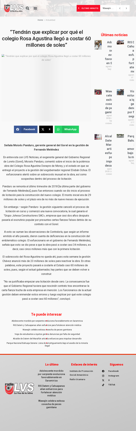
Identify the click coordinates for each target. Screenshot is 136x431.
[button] (27, 8)
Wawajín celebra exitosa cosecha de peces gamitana (47, 330)
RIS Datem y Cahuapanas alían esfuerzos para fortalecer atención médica (47, 325)
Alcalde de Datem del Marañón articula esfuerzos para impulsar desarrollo (47, 339)
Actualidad (50, 20)
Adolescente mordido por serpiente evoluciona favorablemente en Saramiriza (47, 321)
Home (40, 20)
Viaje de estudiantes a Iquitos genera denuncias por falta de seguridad (47, 334)
